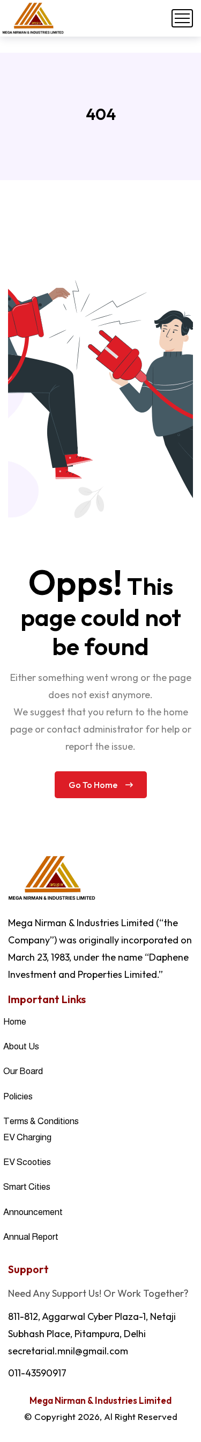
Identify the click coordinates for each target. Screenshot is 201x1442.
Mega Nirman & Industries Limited (100, 1400)
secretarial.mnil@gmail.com (68, 1351)
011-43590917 (37, 1373)
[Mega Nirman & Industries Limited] (33, 18)
